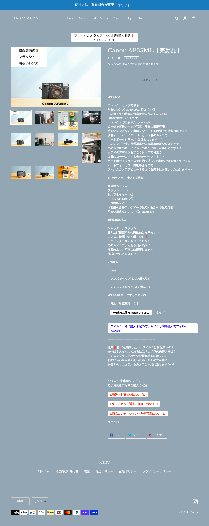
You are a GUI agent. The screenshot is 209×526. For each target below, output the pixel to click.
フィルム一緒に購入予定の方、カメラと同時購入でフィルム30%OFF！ (149, 328)
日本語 (19, 501)
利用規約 (43, 471)
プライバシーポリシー (156, 471)
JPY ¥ (39, 501)
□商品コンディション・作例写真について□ (137, 413)
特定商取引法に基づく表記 (73, 471)
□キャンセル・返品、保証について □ (133, 404)
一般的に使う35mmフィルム (131, 312)
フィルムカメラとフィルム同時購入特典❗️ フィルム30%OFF (104, 37)
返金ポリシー (104, 471)
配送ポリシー (127, 471)
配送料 (118, 64)
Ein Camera (24, 18)
